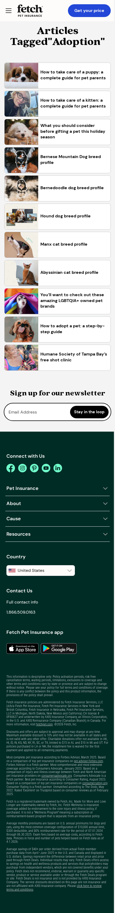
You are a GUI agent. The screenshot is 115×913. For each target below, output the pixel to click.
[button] (8, 10)
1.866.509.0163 (20, 612)
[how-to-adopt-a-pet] (21, 329)
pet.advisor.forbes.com (88, 761)
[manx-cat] (21, 245)
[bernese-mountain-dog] (21, 160)
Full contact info (22, 602)
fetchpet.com (44, 724)
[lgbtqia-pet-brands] (21, 301)
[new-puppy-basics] (21, 75)
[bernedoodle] (21, 188)
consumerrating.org (95, 783)
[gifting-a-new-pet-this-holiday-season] (21, 132)
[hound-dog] (21, 216)
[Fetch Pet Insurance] (30, 11)
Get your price (89, 10)
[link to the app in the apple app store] (22, 648)
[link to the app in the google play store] (59, 648)
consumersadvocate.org (56, 776)
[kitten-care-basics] (21, 104)
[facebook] (10, 468)
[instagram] (22, 468)
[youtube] (46, 468)
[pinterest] (34, 468)
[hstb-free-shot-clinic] (21, 357)
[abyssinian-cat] (21, 273)
